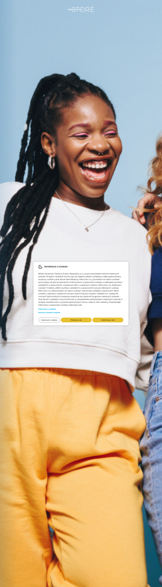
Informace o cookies (47, 309)
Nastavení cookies (49, 320)
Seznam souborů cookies (49, 312)
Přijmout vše (76, 320)
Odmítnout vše (107, 320)
